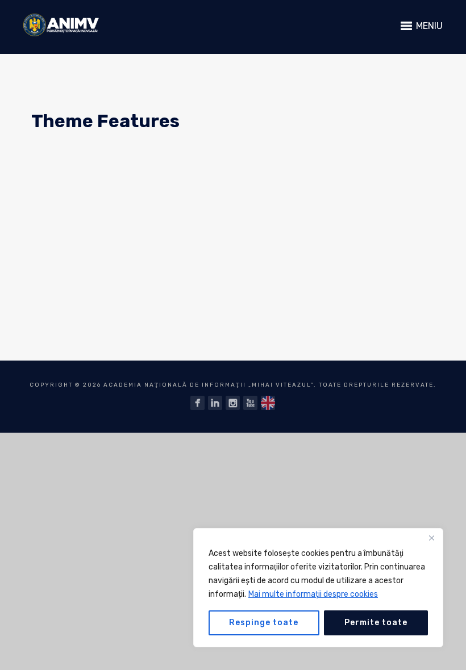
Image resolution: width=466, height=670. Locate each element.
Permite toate (375, 622)
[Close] (431, 538)
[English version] (268, 403)
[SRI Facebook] (197, 403)
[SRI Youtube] (250, 403)
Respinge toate (263, 622)
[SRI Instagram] (233, 403)
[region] (318, 587)
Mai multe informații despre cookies (313, 594)
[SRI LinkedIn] (215, 403)
